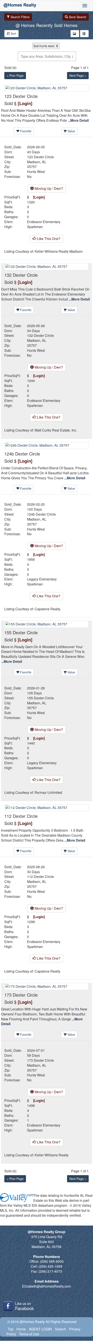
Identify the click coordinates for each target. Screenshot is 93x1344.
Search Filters (20, 17)
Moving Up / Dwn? (48, 188)
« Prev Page (15, 75)
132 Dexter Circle (40, 335)
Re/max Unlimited (48, 792)
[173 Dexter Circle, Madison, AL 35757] (46, 986)
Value (71, 131)
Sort (13, 33)
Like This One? (48, 238)
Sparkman (35, 226)
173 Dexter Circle (40, 1060)
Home (21, 1328)
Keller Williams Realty (52, 1155)
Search (60, 1328)
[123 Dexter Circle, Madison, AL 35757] (46, 87)
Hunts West (36, 171)
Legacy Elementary (42, 579)
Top (10, 1328)
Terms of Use (29, 1333)
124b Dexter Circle (41, 514)
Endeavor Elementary (43, 221)
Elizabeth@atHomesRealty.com (46, 1286)
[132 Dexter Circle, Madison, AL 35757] (46, 266)
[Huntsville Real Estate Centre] (20, 5)
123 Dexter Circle (40, 157)
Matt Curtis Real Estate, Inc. (56, 430)
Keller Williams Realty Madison (59, 251)
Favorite (25, 131)
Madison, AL (36, 162)
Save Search (77, 17)
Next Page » (77, 75)
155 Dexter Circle (40, 698)
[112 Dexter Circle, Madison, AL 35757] (46, 807)
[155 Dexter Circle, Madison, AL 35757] (46, 623)
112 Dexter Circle (40, 876)
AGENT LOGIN (40, 1328)
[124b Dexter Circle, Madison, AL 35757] (46, 445)
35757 (32, 166)
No (29, 176)
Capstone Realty (47, 609)
